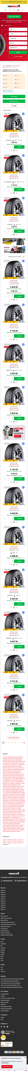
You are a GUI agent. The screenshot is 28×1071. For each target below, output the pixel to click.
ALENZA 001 (8, 763)
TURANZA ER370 (6, 830)
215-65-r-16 (20, 839)
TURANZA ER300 (16, 769)
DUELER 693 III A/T (20, 781)
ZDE (25, 2)
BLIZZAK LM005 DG (7, 769)
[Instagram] (4, 1027)
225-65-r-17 (20, 843)
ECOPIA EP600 (9, 806)
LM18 (23, 820)
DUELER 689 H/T (6, 781)
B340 (19, 809)
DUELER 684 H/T (11, 803)
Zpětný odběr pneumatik (6, 1006)
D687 (18, 789)
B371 (21, 809)
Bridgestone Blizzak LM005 (7, 934)
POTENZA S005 (16, 780)
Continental (3, 943)
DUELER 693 (21, 797)
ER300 (7, 775)
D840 (20, 812)
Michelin (3, 954)
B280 (24, 809)
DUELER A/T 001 (10, 767)
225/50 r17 (3, 909)
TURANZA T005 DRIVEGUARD (9, 828)
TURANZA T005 (6, 757)
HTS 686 (20, 820)
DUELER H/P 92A (17, 805)
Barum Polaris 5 (4, 916)
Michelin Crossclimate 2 (6, 918)
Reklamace (3, 1004)
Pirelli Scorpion (4, 928)
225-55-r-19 (5, 843)
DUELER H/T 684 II (7, 799)
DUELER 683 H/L (17, 817)
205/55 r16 (3, 890)
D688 (18, 812)
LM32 (22, 775)
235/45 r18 (3, 901)
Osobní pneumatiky (16, 65)
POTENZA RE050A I (7, 777)
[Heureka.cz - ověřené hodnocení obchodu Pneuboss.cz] (4, 1037)
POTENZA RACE (10, 771)
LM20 (11, 794)
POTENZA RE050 (20, 806)
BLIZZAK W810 (6, 812)
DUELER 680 (18, 802)
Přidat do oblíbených (11, 150)
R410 (12, 825)
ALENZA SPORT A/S (19, 767)
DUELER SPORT (8, 778)
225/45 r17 (3, 892)
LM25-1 (7, 822)
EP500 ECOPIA (8, 785)
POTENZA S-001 (16, 794)
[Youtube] (7, 1027)
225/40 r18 (3, 896)
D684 (16, 789)
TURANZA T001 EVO (15, 786)
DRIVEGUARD (6, 819)
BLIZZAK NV (5, 811)
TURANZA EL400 (20, 828)
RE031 (17, 825)
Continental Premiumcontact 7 (8, 922)
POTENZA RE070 (6, 825)
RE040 (19, 808)
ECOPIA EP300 (6, 820)
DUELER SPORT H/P (15, 763)
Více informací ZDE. (6, 1066)
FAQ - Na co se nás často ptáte (8, 998)
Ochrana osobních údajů (6, 1008)
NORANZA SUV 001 (16, 785)
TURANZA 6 (20, 757)
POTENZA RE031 (13, 822)
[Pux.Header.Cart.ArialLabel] (14, 9)
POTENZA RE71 (6, 808)
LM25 (13, 778)
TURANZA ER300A (19, 778)
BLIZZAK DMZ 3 (9, 802)
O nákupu (3, 996)
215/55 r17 (3, 898)
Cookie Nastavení (5, 1010)
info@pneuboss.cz (22, 880)
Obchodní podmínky (5, 1000)
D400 (14, 802)
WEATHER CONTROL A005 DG (13, 831)
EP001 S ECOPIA (16, 800)
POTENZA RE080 (7, 823)
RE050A (11, 772)
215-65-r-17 (5, 841)
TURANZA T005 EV (15, 830)
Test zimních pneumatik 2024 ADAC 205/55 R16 (11, 987)
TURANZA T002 (19, 826)
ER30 (14, 806)
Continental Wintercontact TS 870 (8, 924)
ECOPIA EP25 (8, 792)
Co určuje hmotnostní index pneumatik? (10, 981)
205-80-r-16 (10, 839)
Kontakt (2, 1017)
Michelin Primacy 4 (5, 930)
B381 (11, 812)
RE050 (15, 792)
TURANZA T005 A (7, 774)
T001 (10, 775)
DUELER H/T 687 (9, 817)
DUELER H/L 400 (9, 816)
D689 (14, 797)
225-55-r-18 (20, 841)
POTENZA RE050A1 (16, 823)
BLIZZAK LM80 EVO (15, 774)
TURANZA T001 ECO (10, 826)
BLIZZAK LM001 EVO (7, 797)
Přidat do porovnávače (14, 150)
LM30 (12, 781)
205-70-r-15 (5, 839)
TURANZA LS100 (13, 783)
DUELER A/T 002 (16, 764)
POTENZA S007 (17, 772)
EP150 (12, 792)
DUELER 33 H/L (6, 794)
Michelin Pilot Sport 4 (5, 926)
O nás (2, 1019)
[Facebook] (1, 1027)
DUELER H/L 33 (17, 816)
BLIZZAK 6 (13, 758)
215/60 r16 (3, 903)
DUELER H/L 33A (15, 814)
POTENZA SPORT (7, 758)
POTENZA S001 (18, 760)
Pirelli (2, 960)
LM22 (4, 822)
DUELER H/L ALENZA (8, 805)
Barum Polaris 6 (4, 920)
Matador (2, 952)
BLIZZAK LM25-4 (21, 795)
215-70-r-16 (15, 841)
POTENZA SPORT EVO (8, 761)
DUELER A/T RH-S (7, 814)
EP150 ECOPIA (15, 777)
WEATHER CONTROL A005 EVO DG (15, 788)
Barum (2, 941)
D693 (4, 789)
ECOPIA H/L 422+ (14, 820)
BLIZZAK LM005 (13, 757)
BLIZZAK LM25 (6, 783)
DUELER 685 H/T (19, 803)
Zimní (2, 969)
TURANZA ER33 (6, 786)
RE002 (14, 825)
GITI (2, 945)
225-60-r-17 (10, 843)
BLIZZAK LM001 (11, 760)
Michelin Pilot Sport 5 (5, 932)
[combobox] (18, 29)
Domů (4, 65)
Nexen (2, 956)
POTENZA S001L (14, 808)
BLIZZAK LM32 (6, 772)
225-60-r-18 (15, 843)
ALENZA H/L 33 (13, 795)
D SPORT (14, 812)
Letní (2, 967)
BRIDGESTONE (6, 67)
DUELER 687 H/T (15, 799)
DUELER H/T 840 (8, 800)
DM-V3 (16, 797)
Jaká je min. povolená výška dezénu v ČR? (10, 985)
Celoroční (3, 971)
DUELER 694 (22, 819)
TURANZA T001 (8, 764)
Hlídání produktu (16, 150)
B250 (21, 780)
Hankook (3, 950)
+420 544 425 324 (7, 880)
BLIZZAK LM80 (11, 789)
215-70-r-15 (10, 841)
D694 (6, 789)
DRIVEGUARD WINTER (14, 819)
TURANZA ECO (13, 766)
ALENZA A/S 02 (13, 809)
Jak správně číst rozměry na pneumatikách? (11, 983)
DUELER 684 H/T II (8, 780)
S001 (14, 781)
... (18, 742)
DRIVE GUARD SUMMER (12, 791)
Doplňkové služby (5, 994)
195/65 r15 (3, 894)
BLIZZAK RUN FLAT (13, 811)
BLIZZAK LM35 (21, 811)
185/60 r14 (3, 905)
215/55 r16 (3, 907)
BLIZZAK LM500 (21, 792)
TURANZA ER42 (6, 809)
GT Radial (3, 948)
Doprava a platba (4, 1002)
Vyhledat (18, 52)
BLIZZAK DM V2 (18, 771)
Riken (2, 958)
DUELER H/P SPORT (16, 775)
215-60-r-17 (15, 839)
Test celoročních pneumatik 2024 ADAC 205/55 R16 (12, 978)
